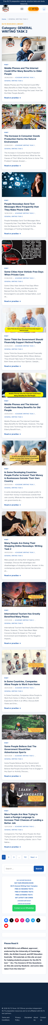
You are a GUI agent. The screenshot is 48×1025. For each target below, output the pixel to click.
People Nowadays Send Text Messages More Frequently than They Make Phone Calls (21, 207)
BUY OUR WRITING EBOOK (24, 880)
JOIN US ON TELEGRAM (24, 903)
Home (4, 19)
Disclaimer (28, 1017)
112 (25, 857)
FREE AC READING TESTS (24, 889)
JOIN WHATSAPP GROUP (24, 900)
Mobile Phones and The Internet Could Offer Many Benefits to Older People (23, 71)
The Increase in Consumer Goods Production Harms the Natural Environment (22, 139)
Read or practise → (12, 98)
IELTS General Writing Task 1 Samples (24, 886)
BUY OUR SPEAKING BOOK (24, 883)
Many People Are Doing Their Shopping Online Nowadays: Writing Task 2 (23, 546)
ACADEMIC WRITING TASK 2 (24, 77)
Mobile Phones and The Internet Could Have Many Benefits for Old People (22, 407)
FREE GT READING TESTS (24, 892)
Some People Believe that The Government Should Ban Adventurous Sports (20, 749)
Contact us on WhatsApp (24, 908)
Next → (34, 857)
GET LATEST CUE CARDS (24, 898)
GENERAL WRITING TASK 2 (13, 81)
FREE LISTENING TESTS (24, 895)
